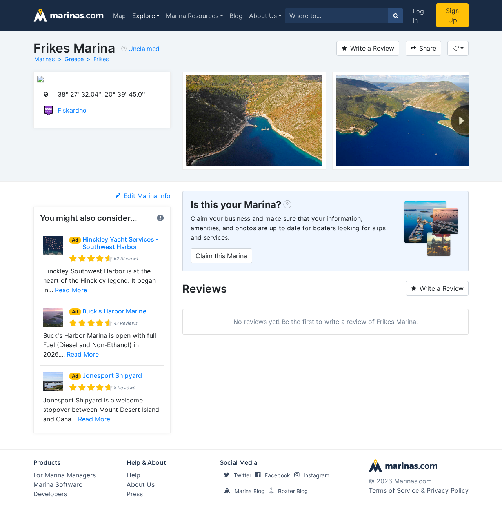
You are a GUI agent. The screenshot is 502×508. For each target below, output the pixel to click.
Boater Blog (293, 491)
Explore (143, 16)
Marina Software (57, 484)
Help (133, 475)
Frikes (101, 59)
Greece (74, 59)
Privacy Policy (448, 490)
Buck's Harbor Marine (114, 311)
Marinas (44, 59)
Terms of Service (394, 490)
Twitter (242, 475)
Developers (50, 494)
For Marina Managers (64, 475)
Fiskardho (72, 110)
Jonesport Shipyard (112, 375)
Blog (236, 16)
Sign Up (452, 15)
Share (427, 48)
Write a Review (372, 48)
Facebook (277, 475)
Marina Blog (250, 491)
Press (135, 494)
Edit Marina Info (147, 196)
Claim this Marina (221, 256)
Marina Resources (192, 16)
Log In (418, 15)
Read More (71, 290)
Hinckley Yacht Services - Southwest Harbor (120, 243)
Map (119, 16)
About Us (263, 16)
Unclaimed (144, 49)
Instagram (316, 475)
